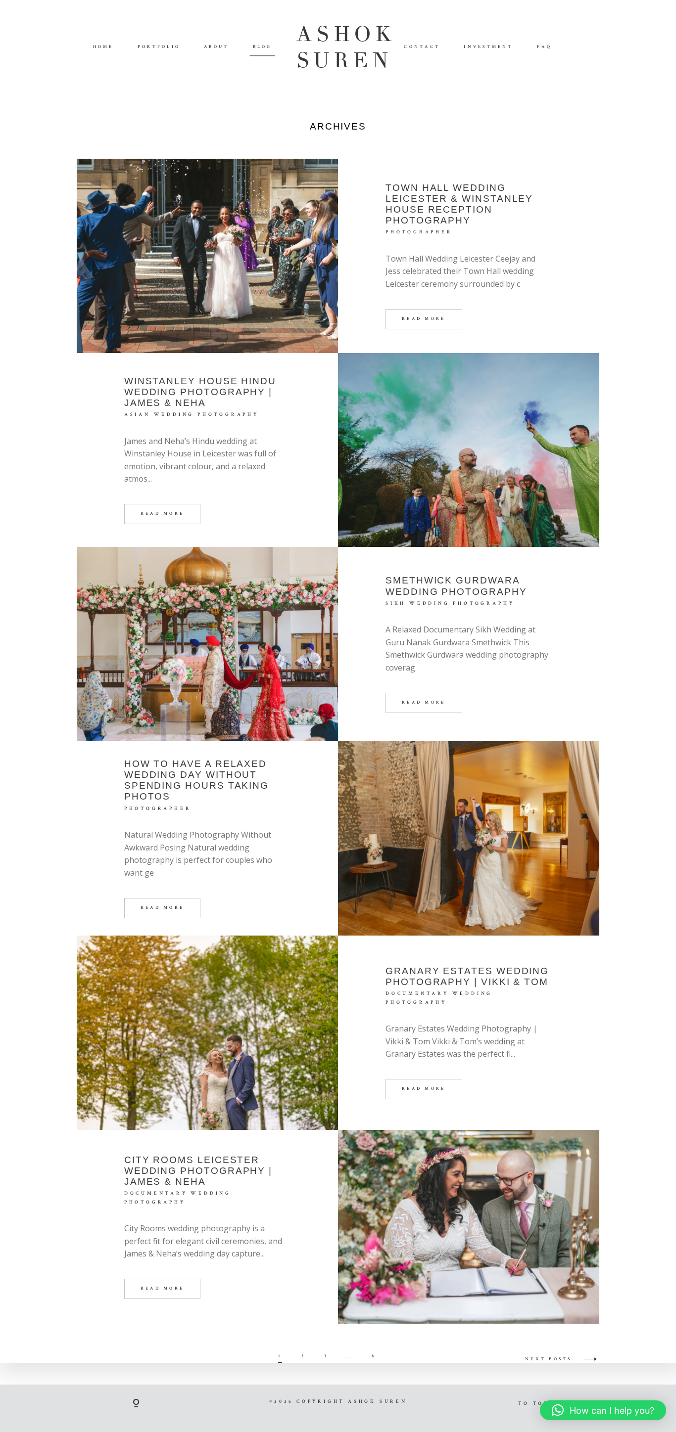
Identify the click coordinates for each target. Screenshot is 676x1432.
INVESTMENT (488, 47)
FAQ (544, 47)
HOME (103, 47)
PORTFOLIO (159, 47)
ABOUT (216, 47)
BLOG (262, 47)
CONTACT (422, 47)
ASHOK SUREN (338, 47)
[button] (603, 1410)
